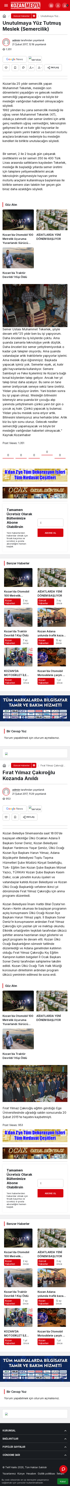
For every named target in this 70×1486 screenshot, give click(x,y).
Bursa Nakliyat (41, 1470)
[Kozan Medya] (25, 5)
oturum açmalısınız (46, 737)
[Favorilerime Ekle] (15, 67)
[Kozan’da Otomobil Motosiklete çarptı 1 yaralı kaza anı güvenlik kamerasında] (52, 666)
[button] (51, 5)
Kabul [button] (63, 1481)
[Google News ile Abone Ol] (15, 59)
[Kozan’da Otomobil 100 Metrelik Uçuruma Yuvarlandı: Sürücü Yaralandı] (18, 227)
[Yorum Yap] (23, 67)
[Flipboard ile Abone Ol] (35, 59)
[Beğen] (6, 67)
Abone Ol (50, 532)
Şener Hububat (56, 1467)
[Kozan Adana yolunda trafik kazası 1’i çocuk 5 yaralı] (52, 626)
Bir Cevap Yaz (16, 731)
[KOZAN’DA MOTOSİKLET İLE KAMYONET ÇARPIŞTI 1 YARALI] (18, 666)
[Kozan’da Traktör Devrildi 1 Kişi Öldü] (18, 263)
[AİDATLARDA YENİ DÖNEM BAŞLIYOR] (52, 227)
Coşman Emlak (11, 1470)
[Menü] (6, 5)
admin (16, 40)
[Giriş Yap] (58, 5)
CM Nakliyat (26, 1470)
